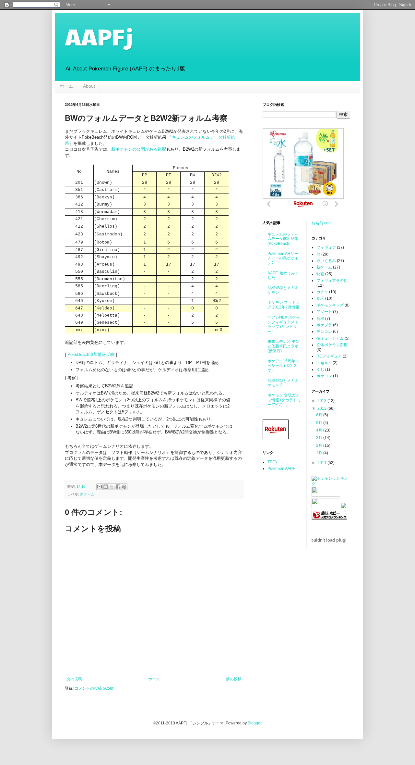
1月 (319, 453)
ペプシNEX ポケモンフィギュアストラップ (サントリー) (283, 324)
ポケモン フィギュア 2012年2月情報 (283, 304)
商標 (320, 318)
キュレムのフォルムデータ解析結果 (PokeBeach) (283, 239)
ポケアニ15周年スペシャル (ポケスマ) (283, 366)
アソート (324, 311)
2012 (322, 408)
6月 (319, 415)
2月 (319, 445)
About (89, 86)
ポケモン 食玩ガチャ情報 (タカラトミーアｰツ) (284, 400)
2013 (322, 400)
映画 (320, 274)
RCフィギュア (329, 356)
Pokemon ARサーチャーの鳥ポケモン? (283, 258)
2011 (322, 462)
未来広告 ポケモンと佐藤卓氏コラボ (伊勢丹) (283, 346)
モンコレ (324, 331)
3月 (319, 437)
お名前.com (322, 223)
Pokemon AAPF (281, 468)
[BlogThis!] (105, 486)
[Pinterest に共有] (124, 486)
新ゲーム (87, 494)
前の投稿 (234, 679)
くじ (320, 369)
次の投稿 (74, 679)
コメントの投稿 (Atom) (94, 688)
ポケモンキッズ (330, 305)
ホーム (66, 86)
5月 (319, 422)
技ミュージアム (330, 338)
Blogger (254, 723)
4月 (319, 430)
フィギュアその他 (332, 280)
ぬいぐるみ (326, 260)
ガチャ (322, 292)
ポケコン (324, 376)
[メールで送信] (99, 486)
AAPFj (99, 36)
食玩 (320, 298)
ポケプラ (324, 325)
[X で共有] (112, 486)
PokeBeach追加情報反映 (90, 354)
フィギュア (326, 247)
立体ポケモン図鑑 (332, 345)
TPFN (272, 462)
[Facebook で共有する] (118, 486)
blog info (324, 362)
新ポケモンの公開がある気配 (138, 149)
